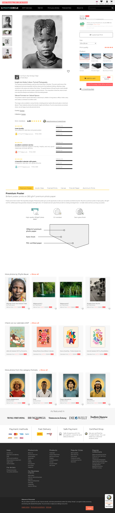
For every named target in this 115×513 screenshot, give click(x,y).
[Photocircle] (9, 8)
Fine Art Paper (53, 463)
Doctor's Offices (32, 486)
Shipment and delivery (13, 454)
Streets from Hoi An (93, 303)
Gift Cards (52, 465)
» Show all (34, 274)
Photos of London (75, 458)
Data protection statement (14, 460)
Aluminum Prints (54, 456)
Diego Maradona (65, 399)
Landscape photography (98, 459)
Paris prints (74, 456)
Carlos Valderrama (12, 399)
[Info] (81, 55)
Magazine (30, 467)
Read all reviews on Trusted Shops (56, 121)
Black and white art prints (99, 454)
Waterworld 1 (64, 303)
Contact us (9, 452)
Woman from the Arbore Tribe (16, 303)
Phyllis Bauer (24, 77)
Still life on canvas (97, 468)
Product (82, 51)
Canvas (51, 462)
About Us (30, 452)
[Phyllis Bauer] (17, 77)
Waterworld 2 (37, 303)
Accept (89, 508)
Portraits (23, 114)
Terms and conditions (12, 458)
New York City (74, 454)
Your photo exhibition (12, 472)
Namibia (22, 110)
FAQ (8, 456)
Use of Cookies (10, 463)
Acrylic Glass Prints (55, 454)
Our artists (31, 465)
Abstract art (95, 458)
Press (29, 460)
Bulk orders (31, 475)
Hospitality (31, 484)
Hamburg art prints (76, 460)
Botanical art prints (97, 466)
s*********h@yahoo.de (24, 167)
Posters (52, 458)
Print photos (31, 463)
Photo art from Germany (99, 456)
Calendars (52, 452)
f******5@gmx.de (22, 152)
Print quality (84, 47)
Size (81, 40)
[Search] (112, 8)
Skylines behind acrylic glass (99, 461)
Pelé (34, 399)
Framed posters (54, 460)
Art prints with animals (98, 463)
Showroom (31, 458)
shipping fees (100, 18)
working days (87, 89)
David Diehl (11, 401)
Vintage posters (96, 464)
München (73, 462)
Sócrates (90, 399)
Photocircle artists (11, 470)
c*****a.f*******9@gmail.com (25, 134)
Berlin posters (74, 452)
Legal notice (10, 462)
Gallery (30, 462)
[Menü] (112, 495)
